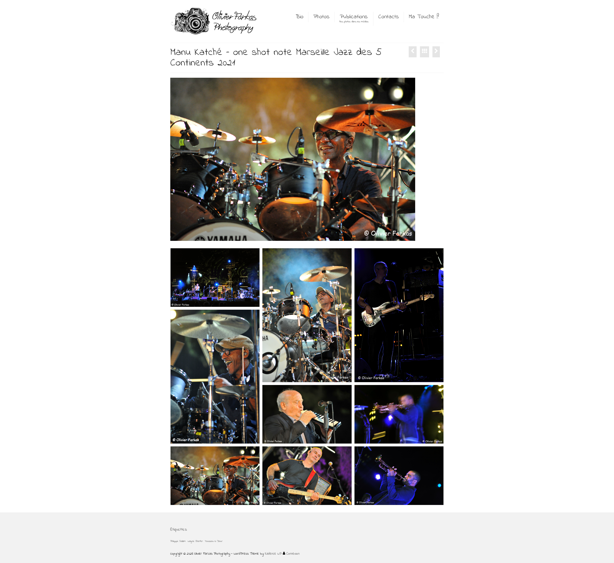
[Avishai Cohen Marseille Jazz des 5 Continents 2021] (413, 51)
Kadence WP (273, 553)
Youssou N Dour (214, 541)
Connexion (292, 553)
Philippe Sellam (178, 541)
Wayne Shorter (195, 541)
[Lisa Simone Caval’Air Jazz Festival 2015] (436, 51)
